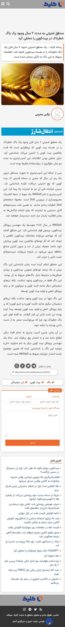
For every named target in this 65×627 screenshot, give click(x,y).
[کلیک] (54, 4)
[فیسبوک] (22, 366)
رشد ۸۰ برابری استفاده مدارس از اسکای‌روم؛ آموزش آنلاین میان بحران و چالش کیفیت (33, 520)
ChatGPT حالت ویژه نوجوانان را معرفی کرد (36, 551)
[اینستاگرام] (24, 610)
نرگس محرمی (42, 115)
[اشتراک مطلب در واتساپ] (16, 366)
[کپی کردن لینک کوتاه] (32, 372)
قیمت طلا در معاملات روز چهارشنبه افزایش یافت (33, 527)
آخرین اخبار (55, 461)
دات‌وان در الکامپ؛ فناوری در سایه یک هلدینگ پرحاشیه (35, 581)
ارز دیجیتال (18, 382)
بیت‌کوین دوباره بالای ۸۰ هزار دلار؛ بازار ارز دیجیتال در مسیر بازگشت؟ (32, 470)
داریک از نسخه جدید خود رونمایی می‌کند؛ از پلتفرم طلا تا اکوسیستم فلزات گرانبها (32, 497)
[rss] (41, 610)
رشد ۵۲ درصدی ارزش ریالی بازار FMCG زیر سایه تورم (33, 572)
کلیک (15, 615)
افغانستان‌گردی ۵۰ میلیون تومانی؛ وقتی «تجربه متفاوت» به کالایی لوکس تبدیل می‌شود (35, 479)
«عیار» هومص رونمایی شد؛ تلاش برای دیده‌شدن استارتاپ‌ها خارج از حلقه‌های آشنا (34, 506)
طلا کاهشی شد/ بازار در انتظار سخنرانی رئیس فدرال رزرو (32, 488)
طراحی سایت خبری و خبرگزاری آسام (28, 621)
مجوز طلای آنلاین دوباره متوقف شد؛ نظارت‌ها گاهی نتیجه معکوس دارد (32, 535)
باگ (49, 382)
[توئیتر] (28, 366)
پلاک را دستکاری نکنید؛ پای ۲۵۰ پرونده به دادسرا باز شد (32, 544)
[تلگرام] (33, 366)
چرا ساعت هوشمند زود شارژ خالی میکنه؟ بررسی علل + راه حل (31, 563)
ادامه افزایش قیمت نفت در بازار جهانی (38, 513)
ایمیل (29, 396)
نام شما (56, 396)
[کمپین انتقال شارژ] (32, 132)
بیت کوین (35, 382)
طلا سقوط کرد (51, 556)
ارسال (32, 442)
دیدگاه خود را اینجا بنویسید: (46, 408)
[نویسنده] (57, 115)
